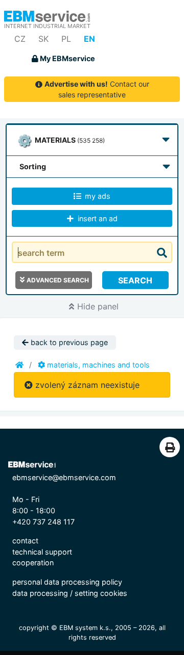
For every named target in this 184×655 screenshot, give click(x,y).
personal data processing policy (67, 582)
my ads (96, 196)
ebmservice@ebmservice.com (64, 477)
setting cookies (101, 593)
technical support (42, 551)
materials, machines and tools (97, 364)
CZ (20, 39)
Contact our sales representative (96, 89)
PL (66, 39)
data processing (40, 593)
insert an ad (97, 218)
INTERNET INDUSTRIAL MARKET (47, 26)
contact (25, 540)
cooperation (33, 562)
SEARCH (135, 280)
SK (43, 39)
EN (89, 39)
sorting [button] (32, 166)
